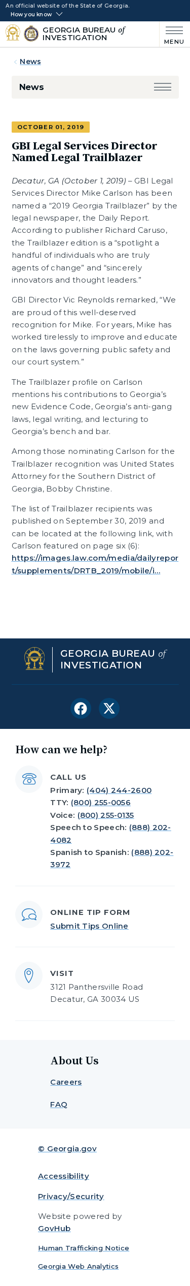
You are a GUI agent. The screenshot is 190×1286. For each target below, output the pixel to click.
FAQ (58, 1104)
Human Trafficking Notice (83, 1248)
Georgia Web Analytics (78, 1266)
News (30, 61)
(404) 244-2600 (119, 790)
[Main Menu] (172, 34)
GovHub (54, 1228)
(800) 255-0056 (101, 802)
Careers (66, 1082)
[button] (162, 87)
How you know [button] (31, 15)
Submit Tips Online (89, 926)
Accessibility (63, 1176)
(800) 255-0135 (106, 815)
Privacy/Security (71, 1196)
